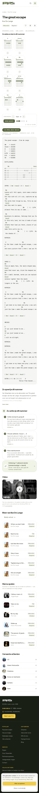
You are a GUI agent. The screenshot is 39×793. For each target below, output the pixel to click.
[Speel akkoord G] (19, 109)
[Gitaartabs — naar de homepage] (8, 3)
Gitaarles (24, 730)
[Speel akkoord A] (7, 53)
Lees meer (5, 404)
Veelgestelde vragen (8, 760)
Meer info (30, 779)
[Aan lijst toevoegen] (30, 25)
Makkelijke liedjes (7, 736)
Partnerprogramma (8, 756)
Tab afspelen (30, 30)
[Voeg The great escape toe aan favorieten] (26, 25)
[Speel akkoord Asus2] (19, 53)
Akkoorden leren (26, 733)
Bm (8, 166)
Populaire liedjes (7, 730)
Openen (9, 427)
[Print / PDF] (35, 25)
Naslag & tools (25, 739)
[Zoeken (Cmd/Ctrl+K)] (30, 3)
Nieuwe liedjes (6, 733)
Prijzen (4, 750)
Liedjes (4, 12)
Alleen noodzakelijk (19, 788)
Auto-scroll (9, 121)
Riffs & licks (24, 736)
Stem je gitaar (31, 124)
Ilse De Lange (12, 12)
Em (5, 331)
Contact (4, 763)
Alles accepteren (19, 783)
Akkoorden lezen (8, 30)
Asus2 (35, 166)
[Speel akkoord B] (7, 71)
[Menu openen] (35, 3)
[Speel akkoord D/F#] (19, 90)
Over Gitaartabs (7, 753)
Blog (22, 742)
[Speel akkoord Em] (7, 109)
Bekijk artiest (8, 517)
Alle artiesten (6, 739)
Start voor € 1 (9, 716)
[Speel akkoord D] (7, 90)
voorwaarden (8, 506)
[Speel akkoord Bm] (19, 71)
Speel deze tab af (13, 130)
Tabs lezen (20, 30)
